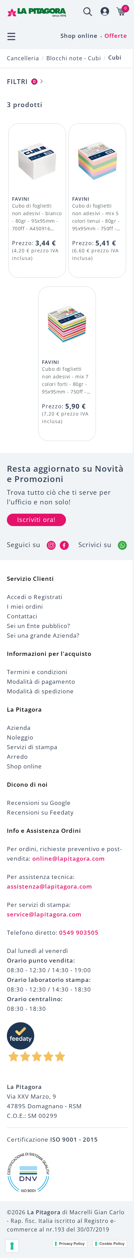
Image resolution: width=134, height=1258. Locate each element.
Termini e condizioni (37, 672)
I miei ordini (25, 606)
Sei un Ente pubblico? (38, 626)
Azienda (19, 728)
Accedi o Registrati (35, 597)
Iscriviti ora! (36, 519)
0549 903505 (79, 932)
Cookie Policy (111, 1243)
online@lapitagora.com (68, 858)
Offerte (115, 36)
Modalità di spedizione (40, 691)
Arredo (17, 757)
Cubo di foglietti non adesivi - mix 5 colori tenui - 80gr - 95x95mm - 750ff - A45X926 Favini (96, 220)
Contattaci (22, 616)
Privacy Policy (72, 1243)
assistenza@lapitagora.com (49, 886)
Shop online (79, 36)
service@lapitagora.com (44, 914)
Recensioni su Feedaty (40, 812)
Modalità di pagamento (41, 681)
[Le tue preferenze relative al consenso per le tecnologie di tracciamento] (12, 1245)
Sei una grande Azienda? (43, 635)
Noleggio (20, 737)
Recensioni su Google (39, 803)
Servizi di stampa (32, 747)
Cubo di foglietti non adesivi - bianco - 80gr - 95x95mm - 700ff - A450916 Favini (37, 220)
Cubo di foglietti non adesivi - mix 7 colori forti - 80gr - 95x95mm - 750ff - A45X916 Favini (65, 384)
